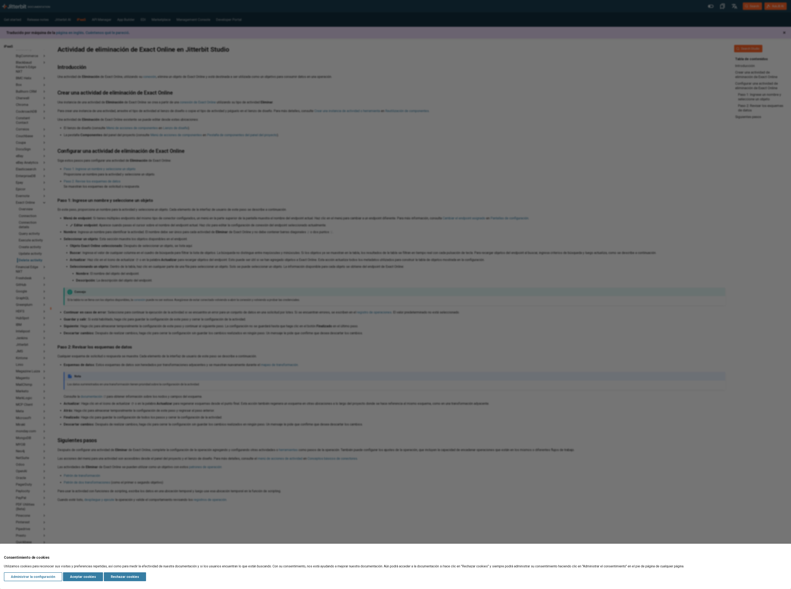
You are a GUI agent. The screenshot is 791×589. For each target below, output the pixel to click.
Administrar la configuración (33, 577)
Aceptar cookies (83, 577)
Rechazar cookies (125, 577)
